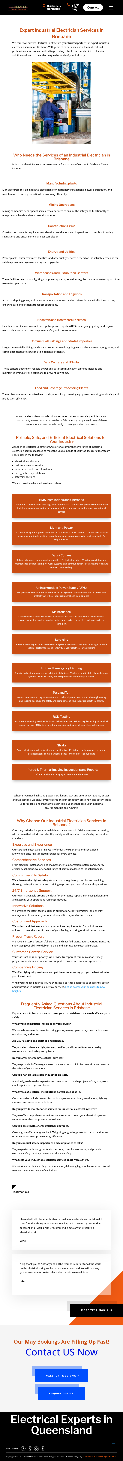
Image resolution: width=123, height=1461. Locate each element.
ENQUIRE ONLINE (61, 1393)
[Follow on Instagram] (36, 1448)
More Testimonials (96, 1310)
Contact (93, 7)
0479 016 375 (75, 7)
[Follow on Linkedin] (43, 1448)
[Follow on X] (30, 1448)
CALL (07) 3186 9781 (61, 1375)
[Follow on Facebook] (23, 1448)
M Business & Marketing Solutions (99, 1456)
